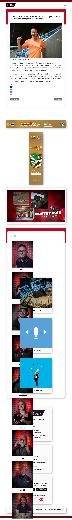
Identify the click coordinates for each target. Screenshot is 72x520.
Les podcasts (36, 350)
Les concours (36, 391)
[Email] (36, 93)
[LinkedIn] (36, 90)
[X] (36, 87)
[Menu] (65, 5)
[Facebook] (36, 85)
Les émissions (36, 310)
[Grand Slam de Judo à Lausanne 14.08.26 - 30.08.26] (36, 124)
